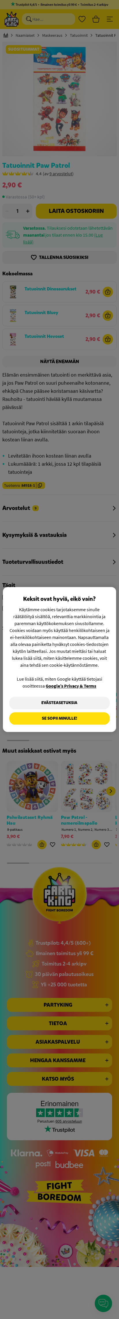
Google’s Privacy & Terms (71, 686)
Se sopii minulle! (59, 718)
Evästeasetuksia (59, 702)
